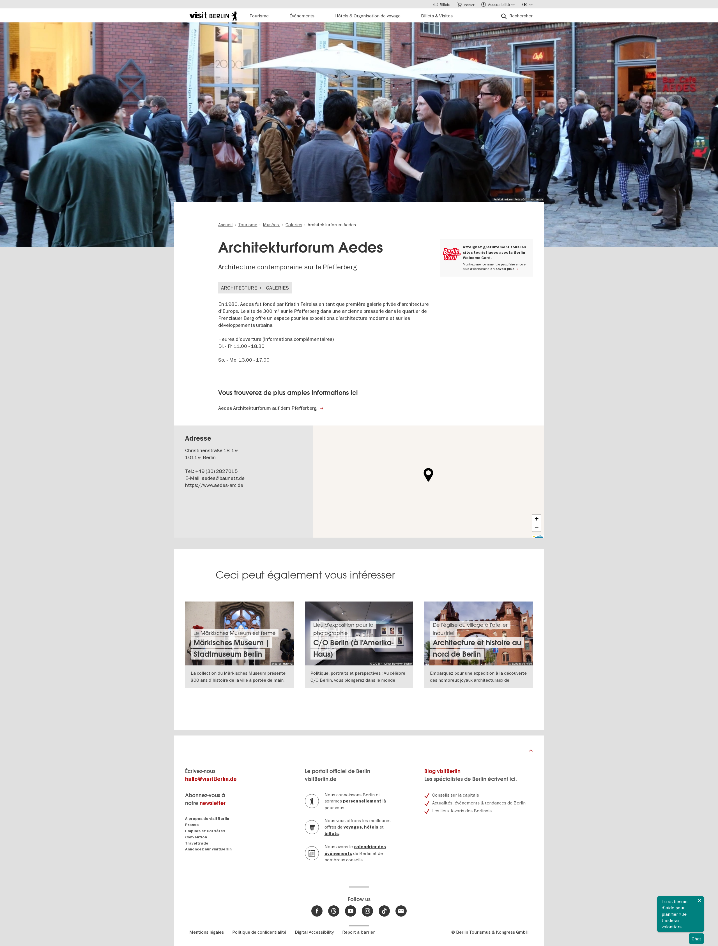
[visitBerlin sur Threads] (333, 911)
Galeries (277, 288)
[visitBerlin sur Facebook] (317, 911)
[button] (428, 475)
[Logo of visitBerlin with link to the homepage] (213, 15)
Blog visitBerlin (442, 771)
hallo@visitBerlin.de (211, 779)
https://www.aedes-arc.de (214, 485)
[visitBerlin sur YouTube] (350, 911)
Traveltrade (196, 843)
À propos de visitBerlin (207, 818)
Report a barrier (358, 932)
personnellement (362, 801)
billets (332, 833)
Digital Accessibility (314, 932)
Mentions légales (206, 932)
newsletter (212, 803)
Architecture (239, 288)
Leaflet (539, 536)
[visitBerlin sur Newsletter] (401, 911)
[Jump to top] (531, 753)
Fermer (699, 900)
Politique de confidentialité (259, 932)
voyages (353, 827)
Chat (696, 939)
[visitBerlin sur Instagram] (367, 911)
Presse (192, 824)
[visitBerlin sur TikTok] (384, 911)
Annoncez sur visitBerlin (208, 849)
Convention (196, 837)
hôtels (371, 827)
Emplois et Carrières (205, 831)
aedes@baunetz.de (223, 478)
